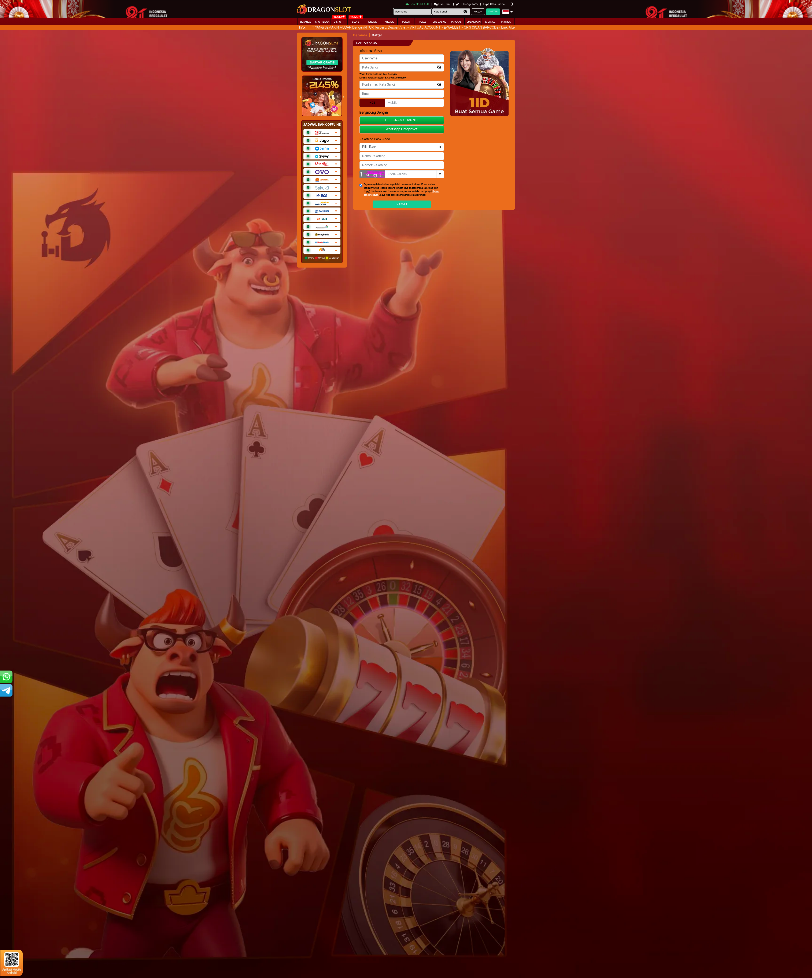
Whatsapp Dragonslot (401, 129)
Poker (406, 22)
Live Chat (444, 4)
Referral (489, 22)
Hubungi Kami (469, 4)
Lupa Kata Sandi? (494, 4)
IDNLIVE (372, 22)
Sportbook (322, 22)
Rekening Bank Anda (374, 139)
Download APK (419, 4)
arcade (389, 22)
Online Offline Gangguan (323, 258)
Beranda (305, 22)
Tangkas (456, 22)
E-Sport (339, 22)
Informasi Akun (370, 51)
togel (423, 22)
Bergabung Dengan (373, 113)
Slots (355, 22)
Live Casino (439, 22)
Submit (402, 204)
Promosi (506, 22)
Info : (302, 28)
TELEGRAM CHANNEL (401, 120)
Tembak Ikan (473, 22)
